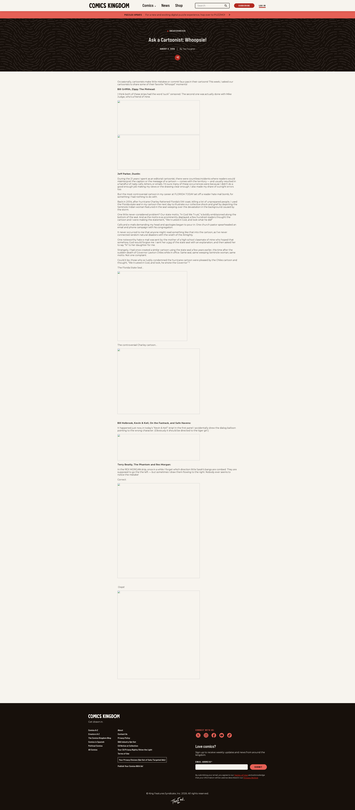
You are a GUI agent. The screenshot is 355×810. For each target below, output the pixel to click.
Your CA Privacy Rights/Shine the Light (135, 749)
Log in (262, 5)
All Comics (92, 749)
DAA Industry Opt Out (127, 741)
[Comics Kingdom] (104, 716)
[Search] (225, 5)
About (120, 730)
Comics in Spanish (96, 741)
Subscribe (244, 5)
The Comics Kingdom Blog (99, 738)
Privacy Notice (250, 778)
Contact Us (122, 734)
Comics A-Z (93, 730)
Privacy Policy (124, 738)
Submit (258, 767)
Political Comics (95, 745)
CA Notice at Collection (128, 745)
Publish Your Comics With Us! (130, 766)
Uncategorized (177, 31)
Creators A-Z (93, 734)
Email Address (203, 762)
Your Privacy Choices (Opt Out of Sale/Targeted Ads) (142, 759)
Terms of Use (123, 753)
